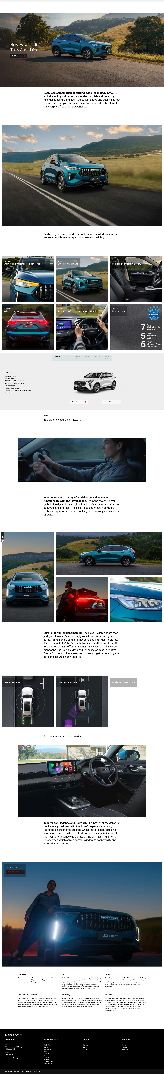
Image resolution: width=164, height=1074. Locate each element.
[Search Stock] (2, 537)
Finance (46, 1059)
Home (124, 1045)
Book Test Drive (17, 56)
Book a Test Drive (77, 402)
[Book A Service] (2, 533)
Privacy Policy (31, 1071)
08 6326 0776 (9, 1054)
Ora (45, 1055)
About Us (125, 1049)
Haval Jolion (48, 1049)
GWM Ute (47, 1045)
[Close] (2, 540)
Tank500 (46, 1057)
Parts (85, 1047)
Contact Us (125, 1047)
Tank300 (46, 1053)
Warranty (86, 1049)
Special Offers (48, 1061)
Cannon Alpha (48, 1063)
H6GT (46, 1051)
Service (85, 1045)
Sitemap (38, 1071)
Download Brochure (109, 402)
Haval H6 (47, 1047)
